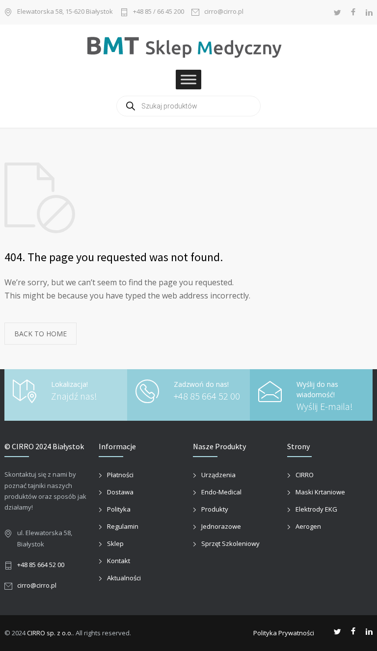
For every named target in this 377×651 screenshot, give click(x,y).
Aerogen (308, 526)
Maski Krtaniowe (320, 492)
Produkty (214, 509)
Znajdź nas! (74, 396)
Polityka (119, 509)
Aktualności (124, 577)
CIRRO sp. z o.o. (50, 632)
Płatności (120, 474)
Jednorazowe (221, 526)
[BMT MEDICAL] (188, 46)
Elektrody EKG (316, 509)
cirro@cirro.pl (223, 12)
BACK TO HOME (40, 333)
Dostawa (120, 492)
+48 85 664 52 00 (207, 396)
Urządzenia (218, 474)
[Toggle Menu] (188, 79)
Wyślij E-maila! (324, 406)
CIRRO (305, 474)
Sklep (115, 543)
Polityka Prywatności (283, 632)
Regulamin (122, 526)
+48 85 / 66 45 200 (158, 12)
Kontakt (118, 560)
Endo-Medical (221, 492)
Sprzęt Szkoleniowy (230, 543)
